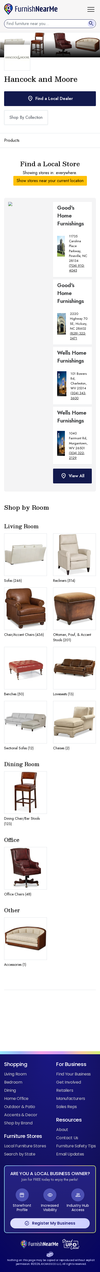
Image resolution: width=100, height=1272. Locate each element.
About (62, 1130)
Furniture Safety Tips (76, 1146)
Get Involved (68, 1082)
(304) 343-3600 (78, 395)
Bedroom (13, 1082)
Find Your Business (73, 1074)
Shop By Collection (26, 117)
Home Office (16, 1098)
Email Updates (70, 1154)
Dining (10, 1090)
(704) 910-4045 (76, 268)
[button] (93, 9)
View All (72, 476)
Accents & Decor (20, 1115)
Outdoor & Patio (19, 1107)
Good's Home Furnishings (70, 215)
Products (11, 140)
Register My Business (49, 1223)
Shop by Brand (18, 1123)
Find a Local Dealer (50, 98)
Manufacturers (70, 1098)
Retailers (64, 1090)
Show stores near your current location (50, 181)
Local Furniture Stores (25, 1146)
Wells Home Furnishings (71, 357)
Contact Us (67, 1138)
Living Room (15, 1074)
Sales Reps (66, 1107)
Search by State (19, 1154)
